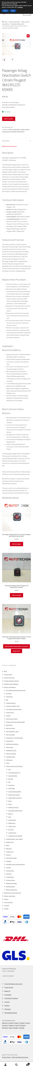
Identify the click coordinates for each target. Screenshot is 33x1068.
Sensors (8, 855)
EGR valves (9, 725)
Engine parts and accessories (12, 893)
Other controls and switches (14, 766)
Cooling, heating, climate (11, 681)
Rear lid (10, 814)
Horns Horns (9, 747)
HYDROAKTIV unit (11, 750)
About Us (7, 991)
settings (20, 7)
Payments (7, 1009)
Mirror (10, 801)
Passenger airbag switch (17, 24)
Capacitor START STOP (12, 706)
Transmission (12, 833)
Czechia (10, 1023)
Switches (8, 874)
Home (5, 22)
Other (10, 804)
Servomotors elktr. (11, 858)
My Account (5, 1065)
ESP (9, 782)
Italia (17, 1025)
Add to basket (8, 119)
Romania (5, 1028)
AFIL (9, 769)
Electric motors (10, 728)
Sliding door (11, 823)
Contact (7, 1002)
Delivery (7, 1005)
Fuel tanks (11, 785)
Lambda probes (10, 757)
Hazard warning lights (14, 791)
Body (5, 671)
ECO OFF (10, 779)
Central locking (12, 776)
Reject (12, 11)
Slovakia (21, 1028)
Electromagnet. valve (12, 731)
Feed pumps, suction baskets (14, 738)
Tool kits (6, 905)
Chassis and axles (9, 678)
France (27, 1023)
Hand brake (11, 788)
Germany (5, 1025)
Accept (5, 11)
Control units (10, 712)
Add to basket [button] (16, 544)
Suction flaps (10, 871)
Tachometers (10, 877)
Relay (7, 845)
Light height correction (15, 798)
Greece (16, 1023)
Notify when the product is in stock (16, 646)
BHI (7, 700)
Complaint (7, 995)
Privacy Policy (8, 987)
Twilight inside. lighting (15, 836)
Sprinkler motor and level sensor (15, 864)
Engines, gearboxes (9, 896)
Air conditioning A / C (14, 772)
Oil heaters (9, 760)
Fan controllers (10, 735)
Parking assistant (13, 807)
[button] (28, 35)
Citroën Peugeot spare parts (13, 984)
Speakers (8, 861)
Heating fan (9, 741)
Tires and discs (8, 902)
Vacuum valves (10, 880)
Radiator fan (10, 842)
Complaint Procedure (11, 998)
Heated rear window (14, 795)
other (7, 763)
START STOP (12, 826)
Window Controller (11, 883)
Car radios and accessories (14, 709)
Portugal (22, 1025)
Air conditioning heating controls (15, 690)
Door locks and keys (12, 719)
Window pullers (10, 886)
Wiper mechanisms (11, 890)
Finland (22, 1023)
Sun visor (11, 829)
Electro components (14, 22)
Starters (8, 867)
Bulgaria (4, 1023)
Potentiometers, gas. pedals (14, 839)
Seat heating (12, 820)
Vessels (6, 908)
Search (16, 1065)
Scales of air (9, 852)
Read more (16, 651)
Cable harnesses (11, 703)
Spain (10, 1028)
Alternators (9, 697)
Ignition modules (11, 753)
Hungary (11, 1025)
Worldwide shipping (10, 1013)
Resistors (9, 848)
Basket (25, 1063)
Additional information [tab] (9, 146)
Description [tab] (5, 141)
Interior (6, 899)
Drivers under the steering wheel (15, 722)
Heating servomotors (12, 744)
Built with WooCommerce (20, 1057)
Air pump (8, 693)
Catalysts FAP (8, 674)
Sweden (15, 1028)
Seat (9, 817)
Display (8, 716)
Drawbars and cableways (11, 684)
